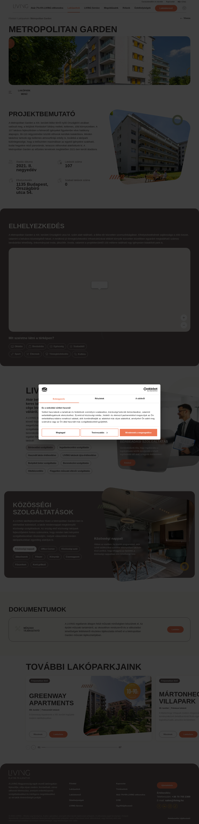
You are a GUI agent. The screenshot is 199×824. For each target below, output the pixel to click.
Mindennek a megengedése (138, 432)
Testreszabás (98, 432)
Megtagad (60, 432)
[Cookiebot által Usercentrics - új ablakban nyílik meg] (145, 389)
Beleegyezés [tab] (59, 399)
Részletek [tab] (99, 398)
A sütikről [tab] (140, 398)
